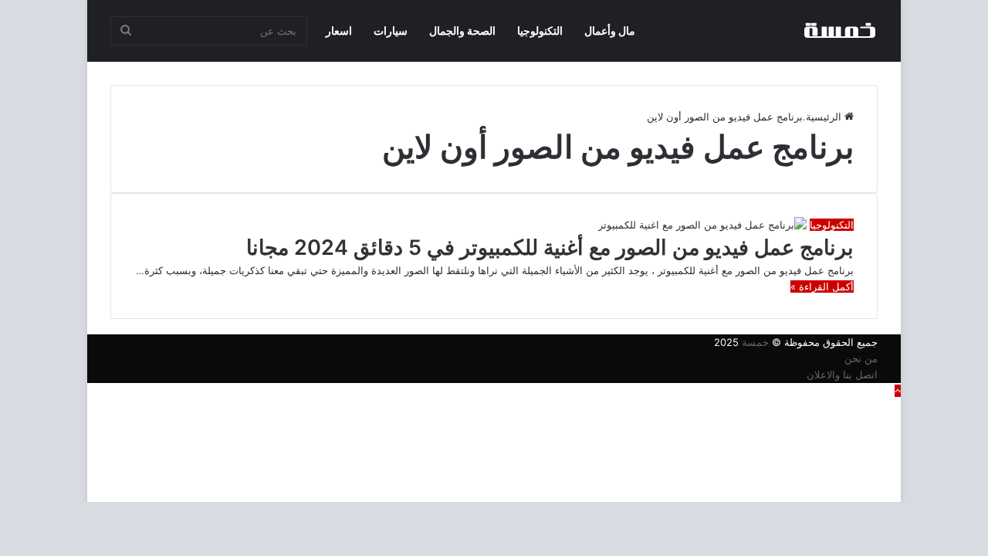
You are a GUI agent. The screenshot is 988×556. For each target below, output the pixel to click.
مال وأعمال (609, 30)
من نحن (861, 358)
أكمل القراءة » (822, 286)
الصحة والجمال (462, 30)
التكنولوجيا (540, 30)
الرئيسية (825, 116)
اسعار (339, 30)
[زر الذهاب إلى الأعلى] (898, 391)
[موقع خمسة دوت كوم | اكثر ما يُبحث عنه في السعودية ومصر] (839, 31)
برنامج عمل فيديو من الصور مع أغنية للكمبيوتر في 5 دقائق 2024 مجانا (550, 247)
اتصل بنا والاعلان (842, 374)
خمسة (755, 342)
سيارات (391, 30)
